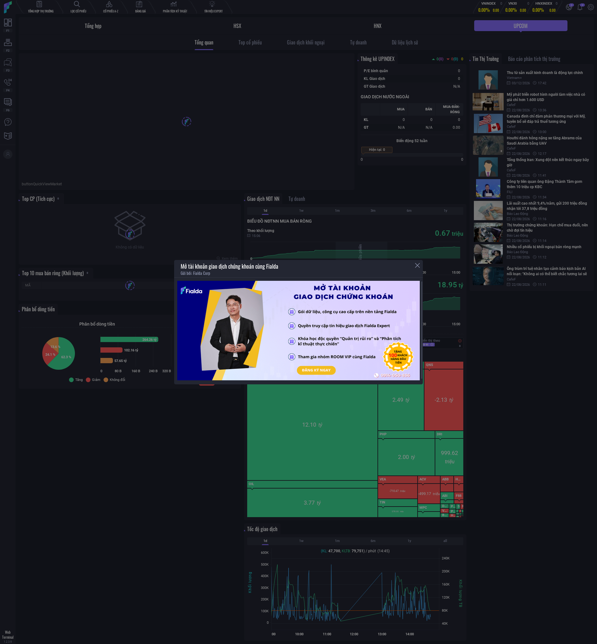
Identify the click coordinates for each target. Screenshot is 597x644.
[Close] (417, 265)
